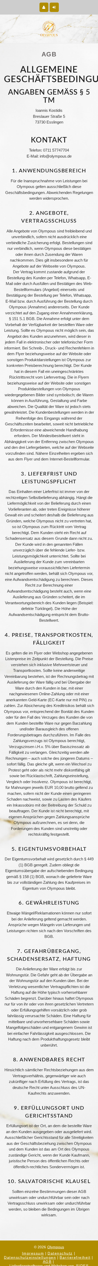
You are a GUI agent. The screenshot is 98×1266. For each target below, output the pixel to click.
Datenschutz (60, 1253)
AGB (47, 1261)
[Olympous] (49, 28)
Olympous (55, 1247)
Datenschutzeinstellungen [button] (30, 1257)
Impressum (33, 1253)
